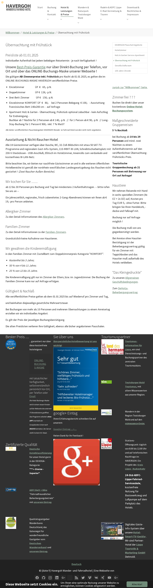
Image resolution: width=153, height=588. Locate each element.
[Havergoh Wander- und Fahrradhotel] (19, 7)
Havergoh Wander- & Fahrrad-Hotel (71, 350)
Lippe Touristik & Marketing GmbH (135, 548)
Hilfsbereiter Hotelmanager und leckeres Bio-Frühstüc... (75, 395)
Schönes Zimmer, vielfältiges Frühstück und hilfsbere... (73, 375)
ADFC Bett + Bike (38, 490)
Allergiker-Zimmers (53, 216)
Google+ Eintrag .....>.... (64, 429)
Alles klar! (137, 584)
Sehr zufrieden (67, 386)
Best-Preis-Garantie (31, 67)
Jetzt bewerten (76, 408)
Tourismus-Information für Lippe (133, 345)
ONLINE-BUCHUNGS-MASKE (40, 364)
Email (32, 396)
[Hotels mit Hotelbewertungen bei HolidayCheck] (91, 350)
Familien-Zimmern (56, 232)
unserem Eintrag (42, 502)
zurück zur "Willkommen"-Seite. (129, 87)
